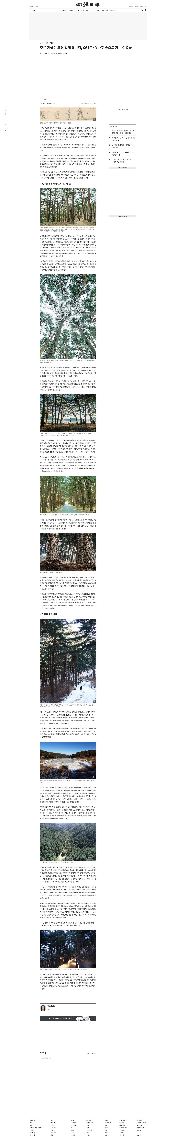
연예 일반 (121, 1123)
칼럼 (31, 1125)
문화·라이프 (44, 43)
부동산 (88, 1135)
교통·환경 (74, 1135)
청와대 (53, 1125)
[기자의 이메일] (48, 1010)
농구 (106, 1135)
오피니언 (32, 1120)
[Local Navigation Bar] (30, 10)
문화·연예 (122, 1120)
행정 (52, 1135)
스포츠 (106, 1120)
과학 (87, 1127)
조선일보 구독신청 (141, 1123)
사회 (72, 1120)
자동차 (88, 1132)
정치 (52, 1120)
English (136, 6)
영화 (122, 1135)
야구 (106, 1125)
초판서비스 (139, 1125)
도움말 (88, 1053)
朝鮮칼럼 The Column (36, 1127)
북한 (52, 1130)
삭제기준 (94, 1053)
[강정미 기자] (43, 1008)
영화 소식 (121, 1127)
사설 (31, 1123)
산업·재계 (89, 1130)
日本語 (141, 6)
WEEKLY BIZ (89, 1123)
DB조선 (139, 1135)
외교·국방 (53, 1132)
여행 (51, 43)
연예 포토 (121, 1130)
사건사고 (73, 1125)
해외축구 (107, 1132)
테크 (87, 1125)
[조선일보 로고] (88, 4)
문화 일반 (121, 1132)
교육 (72, 1130)
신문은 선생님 (140, 1127)
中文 (146, 6)
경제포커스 (33, 1135)
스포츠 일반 (108, 1123)
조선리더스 (139, 1120)
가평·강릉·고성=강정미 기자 (47, 103)
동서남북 (32, 1132)
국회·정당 (53, 1127)
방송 (124, 1125)
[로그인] (145, 10)
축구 (106, 1130)
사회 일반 (73, 1123)
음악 (126, 1127)
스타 (120, 1125)
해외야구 (107, 1127)
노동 (72, 1132)
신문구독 (131, 6)
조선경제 (88, 1120)
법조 (72, 1127)
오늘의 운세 (140, 1130)
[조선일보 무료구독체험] (68, 1018)
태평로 (32, 1130)
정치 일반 (53, 1123)
